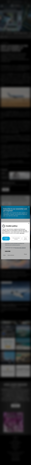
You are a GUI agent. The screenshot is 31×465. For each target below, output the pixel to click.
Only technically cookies (16, 238)
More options (25, 238)
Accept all (6, 238)
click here (22, 233)
